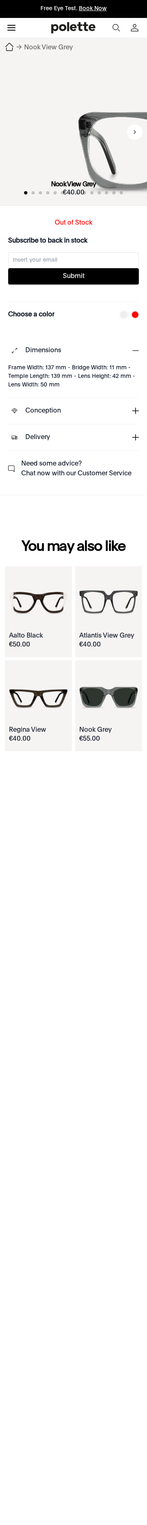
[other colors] (121, 314)
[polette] (73, 28)
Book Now (93, 8)
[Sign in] (135, 28)
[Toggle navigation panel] (11, 28)
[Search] (116, 28)
